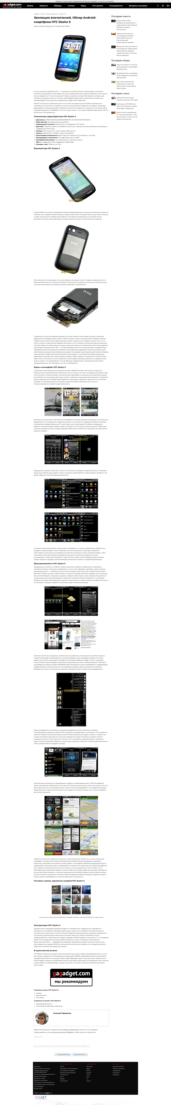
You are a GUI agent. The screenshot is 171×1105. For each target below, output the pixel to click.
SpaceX (62, 1079)
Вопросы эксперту (138, 6)
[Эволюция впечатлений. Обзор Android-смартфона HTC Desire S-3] (71, 249)
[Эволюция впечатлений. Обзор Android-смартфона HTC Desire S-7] (71, 493)
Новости (44, 6)
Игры (83, 6)
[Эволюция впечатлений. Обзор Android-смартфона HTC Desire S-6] (71, 449)
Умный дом (64, 1081)
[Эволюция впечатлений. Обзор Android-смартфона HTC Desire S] (71, 58)
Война (30, 6)
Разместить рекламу (40, 1080)
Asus (87, 1077)
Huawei (88, 1072)
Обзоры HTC (78, 1046)
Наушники (116, 1072)
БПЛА (62, 1066)
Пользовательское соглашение (44, 1084)
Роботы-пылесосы (119, 1068)
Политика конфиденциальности (44, 1074)
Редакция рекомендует (68, 1072)
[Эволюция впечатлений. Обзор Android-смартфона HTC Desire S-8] (71, 527)
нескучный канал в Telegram (63, 1032)
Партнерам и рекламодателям (44, 1082)
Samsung (89, 1066)
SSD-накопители (118, 1066)
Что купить (97, 6)
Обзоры (58, 6)
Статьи (71, 6)
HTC (71, 1046)
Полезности (64, 1074)
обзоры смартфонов (70, 1030)
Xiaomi (88, 1070)
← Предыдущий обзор (63, 1054)
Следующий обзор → (80, 1054)
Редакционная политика (42, 1068)
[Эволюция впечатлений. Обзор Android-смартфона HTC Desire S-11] (71, 699)
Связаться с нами (39, 1078)
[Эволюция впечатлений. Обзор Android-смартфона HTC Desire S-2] (71, 179)
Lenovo (88, 1081)
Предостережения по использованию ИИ (41, 1071)
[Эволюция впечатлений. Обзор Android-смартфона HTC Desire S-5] (71, 402)
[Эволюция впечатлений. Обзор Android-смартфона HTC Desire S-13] (71, 825)
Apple (88, 1068)
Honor (88, 1074)
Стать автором (38, 1086)
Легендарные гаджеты (67, 1070)
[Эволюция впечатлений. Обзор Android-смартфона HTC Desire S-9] (71, 601)
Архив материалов (40, 1076)
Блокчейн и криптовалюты (69, 1068)
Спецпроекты (116, 6)
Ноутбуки (116, 1074)
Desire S (71, 98)
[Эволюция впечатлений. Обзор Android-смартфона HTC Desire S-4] (71, 309)
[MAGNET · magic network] (41, 1098)
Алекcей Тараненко (46, 26)
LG (87, 1079)
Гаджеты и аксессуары (51, 1046)
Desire (42, 100)
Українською (38, 1088)
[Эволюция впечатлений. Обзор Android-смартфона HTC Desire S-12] (71, 762)
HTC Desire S (39, 1046)
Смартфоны (64, 1046)
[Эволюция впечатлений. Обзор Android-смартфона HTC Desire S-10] (71, 634)
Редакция (37, 1066)
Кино (62, 1077)
